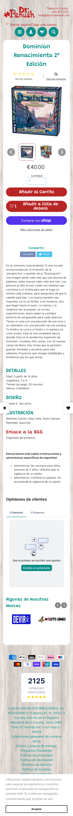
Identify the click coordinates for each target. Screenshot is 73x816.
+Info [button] (57, 799)
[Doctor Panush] (20, 11)
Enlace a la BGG (24, 432)
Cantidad (36, 175)
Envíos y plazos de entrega (37, 746)
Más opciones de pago (36, 229)
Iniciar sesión (20, 25)
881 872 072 (60, 12)
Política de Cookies (36, 769)
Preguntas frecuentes (36, 750)
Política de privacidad (36, 755)
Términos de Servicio (36, 765)
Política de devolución (36, 760)
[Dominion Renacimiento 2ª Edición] (27, 152)
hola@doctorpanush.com (54, 15)
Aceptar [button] (36, 809)
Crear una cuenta (43, 25)
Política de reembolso (36, 774)
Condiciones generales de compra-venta (36, 738)
